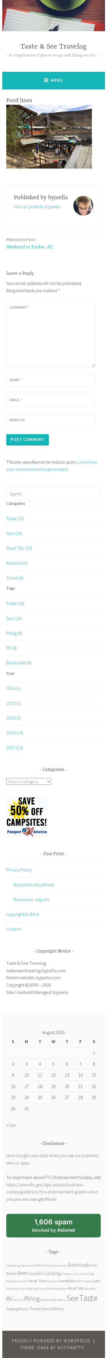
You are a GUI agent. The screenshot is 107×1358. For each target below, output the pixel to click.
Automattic (71, 1347)
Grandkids (66, 1280)
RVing (32, 1298)
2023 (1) (13, 703)
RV (9, 1298)
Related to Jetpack (31, 899)
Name (15, 379)
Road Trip (76, 1288)
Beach (11, 1273)
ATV (38, 1265)
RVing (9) (14, 633)
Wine (46, 1308)
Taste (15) (15, 518)
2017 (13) (14, 748)
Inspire (87, 1281)
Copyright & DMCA (22, 914)
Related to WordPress (33, 885)
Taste (88, 1298)
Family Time (37, 1280)
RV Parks (46, 1300)
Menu (57, 80)
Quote (49, 1288)
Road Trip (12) (19, 548)
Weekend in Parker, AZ (29, 243)
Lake (96, 1280)
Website (17, 419)
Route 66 (89, 1288)
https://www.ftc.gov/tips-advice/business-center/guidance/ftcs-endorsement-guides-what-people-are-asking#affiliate (52, 1192)
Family (22, 1281)
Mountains (13, 1288)
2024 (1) (13, 688)
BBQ (94, 1265)
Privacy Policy (19, 870)
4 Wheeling (13, 1265)
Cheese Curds (69, 1274)
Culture (84, 1274)
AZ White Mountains (54, 1265)
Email (15, 399)
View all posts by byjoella (37, 206)
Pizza (41, 1288)
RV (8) (11, 648)
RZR (54, 1300)
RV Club (18, 1300)
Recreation (60, 1288)
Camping (52, 1273)
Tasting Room (17, 1308)
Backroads (79, 1265)
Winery (57, 1308)
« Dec (11, 1125)
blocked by (61, 1227)
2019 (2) (13, 718)
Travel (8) (14, 578)
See (72, 1298)
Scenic (62, 1300)
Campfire (35, 1273)
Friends (52, 1281)
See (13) (14, 533)
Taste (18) (15, 603)
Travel (35, 1308)
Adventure (27, 1265)
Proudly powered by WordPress (51, 1341)
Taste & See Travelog (53, 47)
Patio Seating (29, 1288)
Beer (22, 1273)
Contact (13, 929)
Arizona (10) (17, 563)
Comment (19, 307)
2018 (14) (14, 732)
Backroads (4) (18, 662)
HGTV (78, 1281)
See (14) (14, 618)
